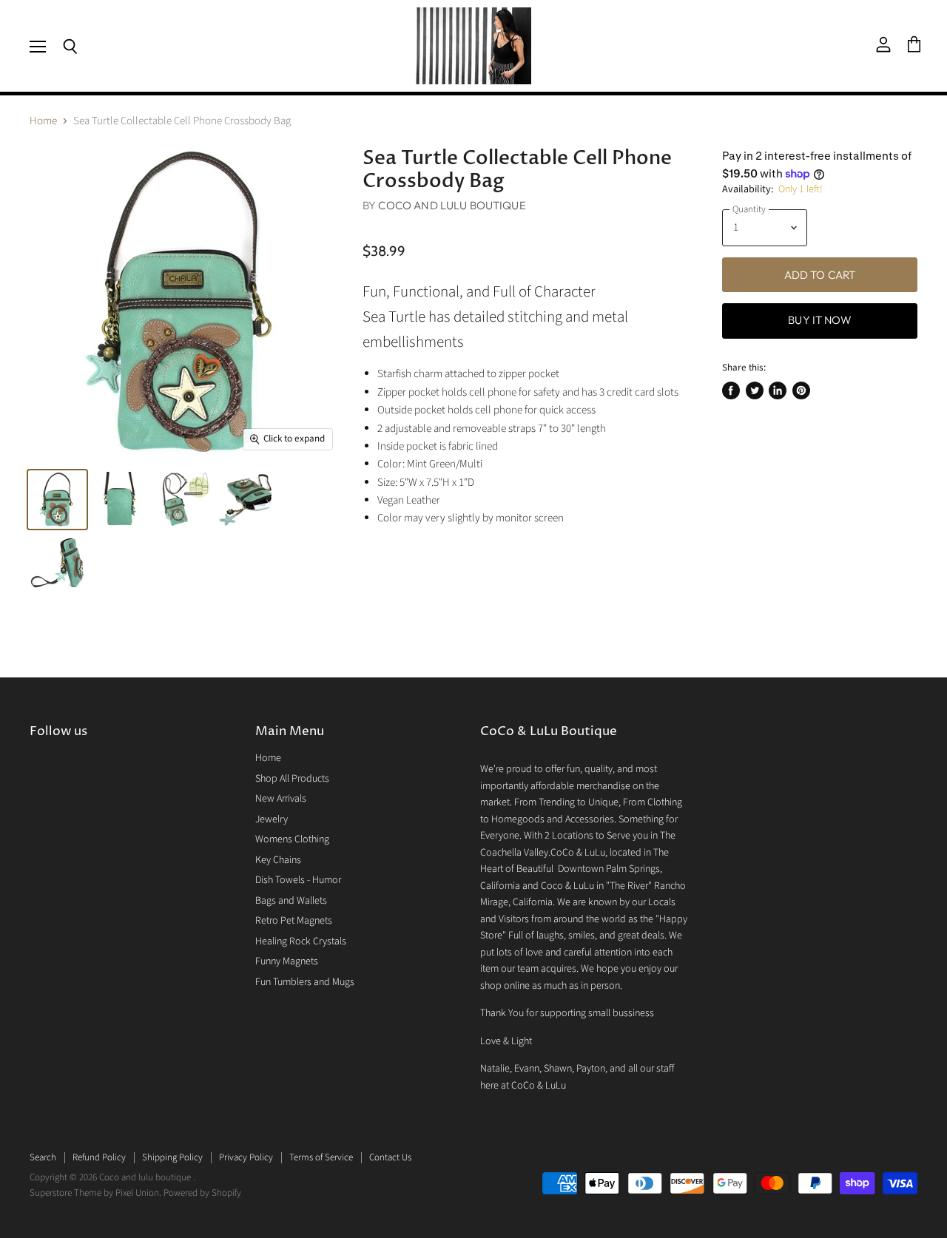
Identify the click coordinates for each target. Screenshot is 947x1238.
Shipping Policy (172, 1157)
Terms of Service (321, 1157)
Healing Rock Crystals (300, 941)
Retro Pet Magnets (293, 920)
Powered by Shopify (202, 1193)
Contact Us (390, 1157)
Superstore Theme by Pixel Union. (95, 1193)
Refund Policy (99, 1157)
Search (43, 1157)
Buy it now (820, 320)
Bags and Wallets (291, 900)
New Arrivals (280, 798)
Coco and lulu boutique (451, 205)
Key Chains (278, 860)
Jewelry (271, 819)
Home (43, 121)
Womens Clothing (292, 839)
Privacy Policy (246, 1157)
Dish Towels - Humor (298, 880)
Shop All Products (292, 778)
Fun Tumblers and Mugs (304, 982)
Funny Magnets (286, 961)
